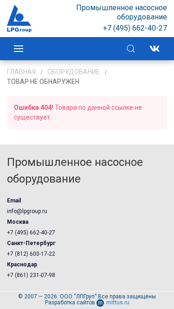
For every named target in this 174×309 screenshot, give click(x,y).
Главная (21, 72)
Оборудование (73, 72)
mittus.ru (117, 302)
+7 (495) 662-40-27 (31, 232)
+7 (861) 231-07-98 (31, 275)
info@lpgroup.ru (27, 211)
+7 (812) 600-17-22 (31, 254)
